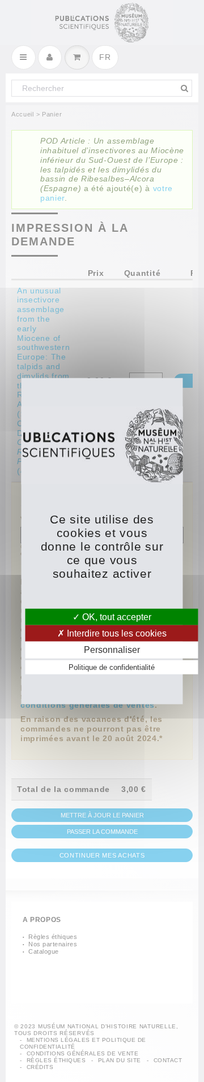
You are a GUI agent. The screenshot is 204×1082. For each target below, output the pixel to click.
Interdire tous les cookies (116, 633)
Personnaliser (112, 650)
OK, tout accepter (115, 617)
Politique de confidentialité (112, 667)
